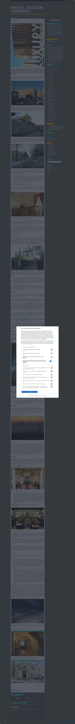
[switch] (51, 349)
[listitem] (37, 347)
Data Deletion (31, 395)
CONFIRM (30, 391)
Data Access (37, 395)
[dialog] (37, 362)
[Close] (56, 328)
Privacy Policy (43, 395)
